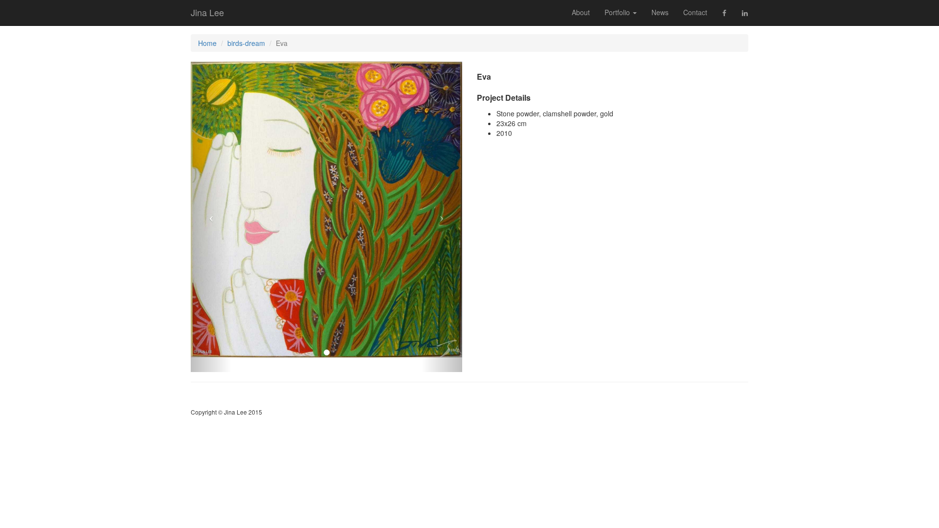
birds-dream (246, 43)
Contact (695, 12)
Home (207, 43)
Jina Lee (207, 12)
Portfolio (618, 12)
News (660, 12)
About (581, 12)
